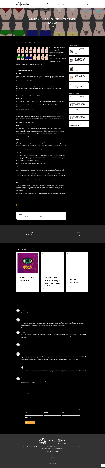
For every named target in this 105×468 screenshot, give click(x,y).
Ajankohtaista (21, 275)
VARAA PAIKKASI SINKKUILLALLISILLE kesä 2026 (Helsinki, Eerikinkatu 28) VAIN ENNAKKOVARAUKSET (77, 98)
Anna (47, 26)
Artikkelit (49, 15)
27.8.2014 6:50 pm (24, 344)
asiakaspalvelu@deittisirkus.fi (52, 451)
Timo (71, 103)
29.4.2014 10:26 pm (24, 319)
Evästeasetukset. (56, 461)
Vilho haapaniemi (73, 96)
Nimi (26, 412)
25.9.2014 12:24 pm (24, 354)
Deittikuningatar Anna (81, 275)
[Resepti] (78, 234)
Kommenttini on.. (28, 396)
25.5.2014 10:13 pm (24, 332)
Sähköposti (46, 412)
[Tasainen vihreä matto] (26, 234)
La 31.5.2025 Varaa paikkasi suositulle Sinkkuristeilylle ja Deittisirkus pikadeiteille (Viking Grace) (78, 124)
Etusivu (17, 42)
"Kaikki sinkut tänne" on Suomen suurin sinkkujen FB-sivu (52, 448)
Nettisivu (63, 412)
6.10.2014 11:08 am (24, 378)
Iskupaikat (55, 15)
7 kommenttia (59, 26)
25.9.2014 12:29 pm (28, 368)
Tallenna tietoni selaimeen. (31, 417)
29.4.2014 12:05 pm (24, 310)
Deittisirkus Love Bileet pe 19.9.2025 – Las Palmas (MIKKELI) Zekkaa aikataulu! (77, 104)
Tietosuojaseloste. (49, 461)
